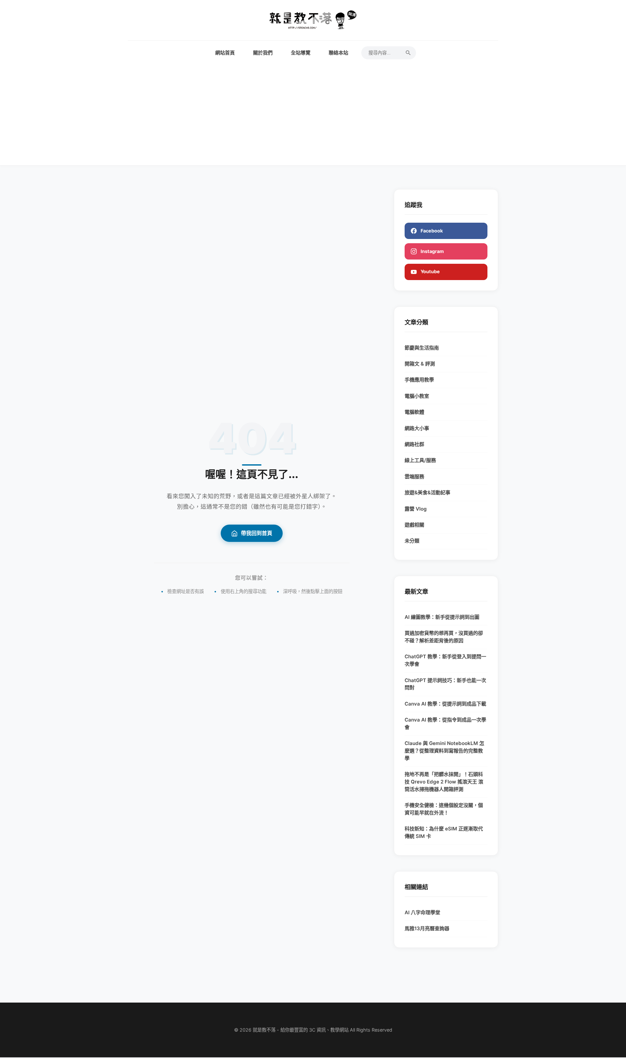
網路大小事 (417, 428)
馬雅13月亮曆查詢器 (427, 928)
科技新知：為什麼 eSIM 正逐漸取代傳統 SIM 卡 (444, 832)
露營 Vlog (416, 509)
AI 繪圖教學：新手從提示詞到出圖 (442, 617)
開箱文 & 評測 (420, 364)
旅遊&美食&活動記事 (427, 492)
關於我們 (263, 53)
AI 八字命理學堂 (422, 912)
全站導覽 (300, 53)
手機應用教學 (419, 380)
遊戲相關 (414, 525)
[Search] (408, 53)
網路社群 (414, 444)
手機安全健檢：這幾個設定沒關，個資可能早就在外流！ (444, 809)
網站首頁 (225, 53)
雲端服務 (414, 476)
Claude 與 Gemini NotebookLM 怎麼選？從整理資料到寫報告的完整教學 (444, 750)
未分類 (412, 541)
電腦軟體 (414, 412)
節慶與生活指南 (422, 348)
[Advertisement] (313, 108)
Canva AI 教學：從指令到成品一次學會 (445, 723)
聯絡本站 (338, 53)
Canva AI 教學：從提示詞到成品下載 (445, 704)
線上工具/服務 (420, 460)
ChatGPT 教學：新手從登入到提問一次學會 (445, 660)
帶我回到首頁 (256, 533)
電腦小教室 (417, 396)
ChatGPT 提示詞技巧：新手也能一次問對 (445, 684)
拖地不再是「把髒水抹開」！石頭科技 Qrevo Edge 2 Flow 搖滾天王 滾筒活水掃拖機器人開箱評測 (444, 781)
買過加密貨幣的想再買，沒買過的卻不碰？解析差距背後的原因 (444, 637)
